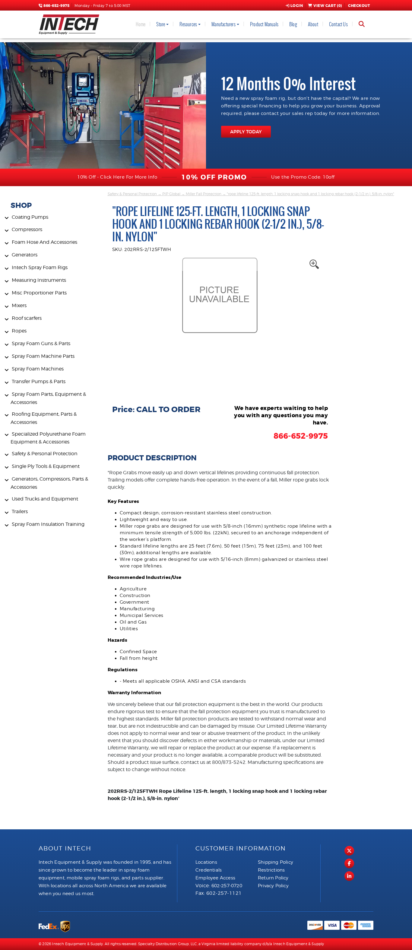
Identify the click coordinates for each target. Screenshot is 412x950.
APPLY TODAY (246, 132)
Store (160, 24)
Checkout (359, 5)
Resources (188, 24)
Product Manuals (264, 24)
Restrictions (271, 870)
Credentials (208, 870)
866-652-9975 (56, 5)
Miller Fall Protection (203, 194)
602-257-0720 (226, 885)
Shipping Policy (275, 862)
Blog (293, 24)
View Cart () (327, 5)
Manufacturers (223, 24)
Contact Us (338, 24)
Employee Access (215, 878)
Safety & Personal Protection (132, 194)
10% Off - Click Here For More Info (117, 177)
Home (141, 24)
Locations (206, 862)
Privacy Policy (273, 885)
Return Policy (273, 878)
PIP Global (171, 194)
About (313, 24)
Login (296, 5)
